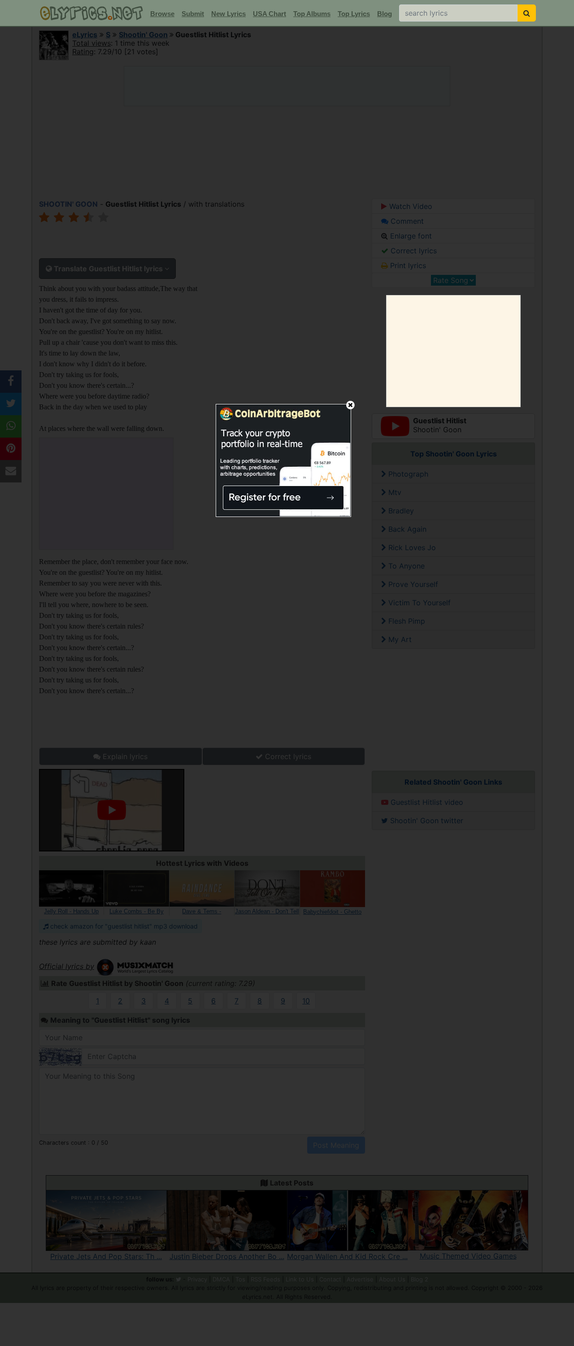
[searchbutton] (526, 13)
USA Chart (269, 13)
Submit (193, 13)
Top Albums (311, 13)
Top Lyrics (354, 13)
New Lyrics (228, 13)
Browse (162, 13)
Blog (384, 13)
